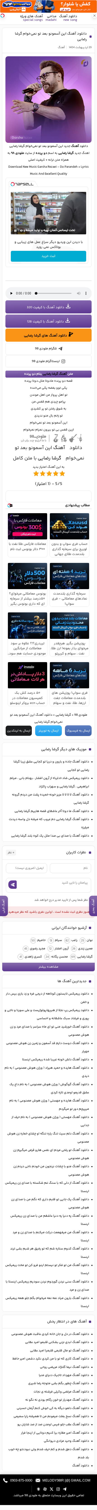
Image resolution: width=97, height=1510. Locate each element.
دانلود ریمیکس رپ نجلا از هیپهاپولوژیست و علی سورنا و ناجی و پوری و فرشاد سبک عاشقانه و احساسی (47, 1014)
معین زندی (85, 948)
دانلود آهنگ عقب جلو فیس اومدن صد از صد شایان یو (53, 1424)
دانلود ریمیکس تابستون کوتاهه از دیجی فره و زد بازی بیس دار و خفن (47, 997)
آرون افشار (62, 948)
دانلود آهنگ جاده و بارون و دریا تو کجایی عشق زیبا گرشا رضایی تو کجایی (51, 765)
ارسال (12, 884)
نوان (90, 940)
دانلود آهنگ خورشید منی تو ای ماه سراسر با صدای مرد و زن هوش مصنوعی (49, 1030)
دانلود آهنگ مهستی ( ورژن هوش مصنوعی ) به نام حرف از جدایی (50, 1121)
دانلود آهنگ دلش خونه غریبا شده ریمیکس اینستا (55, 1059)
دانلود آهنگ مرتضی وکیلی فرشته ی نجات (61, 1391)
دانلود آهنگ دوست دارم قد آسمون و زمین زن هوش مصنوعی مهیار (47, 1047)
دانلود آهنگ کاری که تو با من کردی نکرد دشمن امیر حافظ (50, 1358)
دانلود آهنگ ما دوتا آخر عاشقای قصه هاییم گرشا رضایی (51, 811)
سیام (58, 940)
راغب (74, 940)
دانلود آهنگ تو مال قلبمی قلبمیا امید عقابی (59, 1350)
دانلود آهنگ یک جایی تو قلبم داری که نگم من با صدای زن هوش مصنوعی (50, 1203)
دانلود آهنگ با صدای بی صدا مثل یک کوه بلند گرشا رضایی (50, 835)
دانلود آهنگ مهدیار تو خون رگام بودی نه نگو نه (57, 1399)
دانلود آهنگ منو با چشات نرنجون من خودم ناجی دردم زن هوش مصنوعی (51, 1170)
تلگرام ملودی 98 (46, 348)
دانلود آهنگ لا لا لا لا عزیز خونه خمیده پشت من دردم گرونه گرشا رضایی (50, 798)
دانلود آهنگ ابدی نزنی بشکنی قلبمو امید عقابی (57, 1342)
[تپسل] (12, 184)
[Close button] (94, 15)
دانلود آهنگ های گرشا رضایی (45, 335)
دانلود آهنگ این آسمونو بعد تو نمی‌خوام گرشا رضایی (51, 36)
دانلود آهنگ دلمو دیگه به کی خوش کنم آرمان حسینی (53, 1408)
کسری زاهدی (33, 956)
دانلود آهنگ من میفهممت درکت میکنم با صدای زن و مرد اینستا (51, 1236)
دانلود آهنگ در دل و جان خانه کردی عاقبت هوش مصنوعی (50, 1334)
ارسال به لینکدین (18, 730)
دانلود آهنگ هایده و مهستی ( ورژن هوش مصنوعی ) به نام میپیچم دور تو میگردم (49, 1104)
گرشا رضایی (17, 146)
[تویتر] (51, 1489)
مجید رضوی (37, 948)
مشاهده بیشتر (48, 966)
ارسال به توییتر (49, 730)
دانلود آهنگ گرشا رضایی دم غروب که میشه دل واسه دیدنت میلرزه (49, 823)
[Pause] (15, 230)
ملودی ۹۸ (17, 153)
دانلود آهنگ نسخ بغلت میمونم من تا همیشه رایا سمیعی (51, 1416)
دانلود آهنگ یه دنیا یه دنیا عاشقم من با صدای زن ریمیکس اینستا (49, 1220)
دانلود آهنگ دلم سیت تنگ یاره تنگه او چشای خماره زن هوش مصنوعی (48, 1137)
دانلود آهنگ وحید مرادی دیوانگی (66, 1441)
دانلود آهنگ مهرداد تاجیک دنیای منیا (64, 1375)
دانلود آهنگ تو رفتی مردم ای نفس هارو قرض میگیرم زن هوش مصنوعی (51, 1154)
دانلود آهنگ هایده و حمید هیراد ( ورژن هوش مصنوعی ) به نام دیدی (47, 1072)
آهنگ (61, 47)
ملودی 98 (80, 715)
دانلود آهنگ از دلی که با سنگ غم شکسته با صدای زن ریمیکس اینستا (47, 1187)
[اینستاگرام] (58, 1489)
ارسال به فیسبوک (78, 730)
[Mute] (21, 230)
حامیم (41, 940)
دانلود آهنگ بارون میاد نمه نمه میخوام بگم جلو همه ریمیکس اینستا (47, 1302)
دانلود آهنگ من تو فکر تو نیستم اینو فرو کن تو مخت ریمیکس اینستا (47, 1269)
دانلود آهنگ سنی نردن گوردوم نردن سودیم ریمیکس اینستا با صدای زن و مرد (47, 1285)
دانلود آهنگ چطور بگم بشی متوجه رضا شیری (58, 1383)
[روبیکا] (38, 1489)
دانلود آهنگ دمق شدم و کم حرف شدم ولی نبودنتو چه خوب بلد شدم (48, 1453)
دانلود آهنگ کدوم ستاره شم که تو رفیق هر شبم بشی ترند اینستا (49, 1252)
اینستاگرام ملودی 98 (46, 361)
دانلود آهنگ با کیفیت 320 (45, 307)
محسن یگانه (59, 956)
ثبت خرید (48, 256)
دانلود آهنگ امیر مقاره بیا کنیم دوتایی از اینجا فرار (55, 1432)
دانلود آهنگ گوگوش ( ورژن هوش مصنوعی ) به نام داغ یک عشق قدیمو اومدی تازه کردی (49, 1088)
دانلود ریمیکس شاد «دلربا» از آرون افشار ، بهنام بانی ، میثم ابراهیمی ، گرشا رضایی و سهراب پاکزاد (49, 782)
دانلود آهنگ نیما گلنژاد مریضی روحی (64, 1367)
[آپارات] (45, 1489)
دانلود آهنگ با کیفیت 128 (45, 321)
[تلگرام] (64, 1489)
